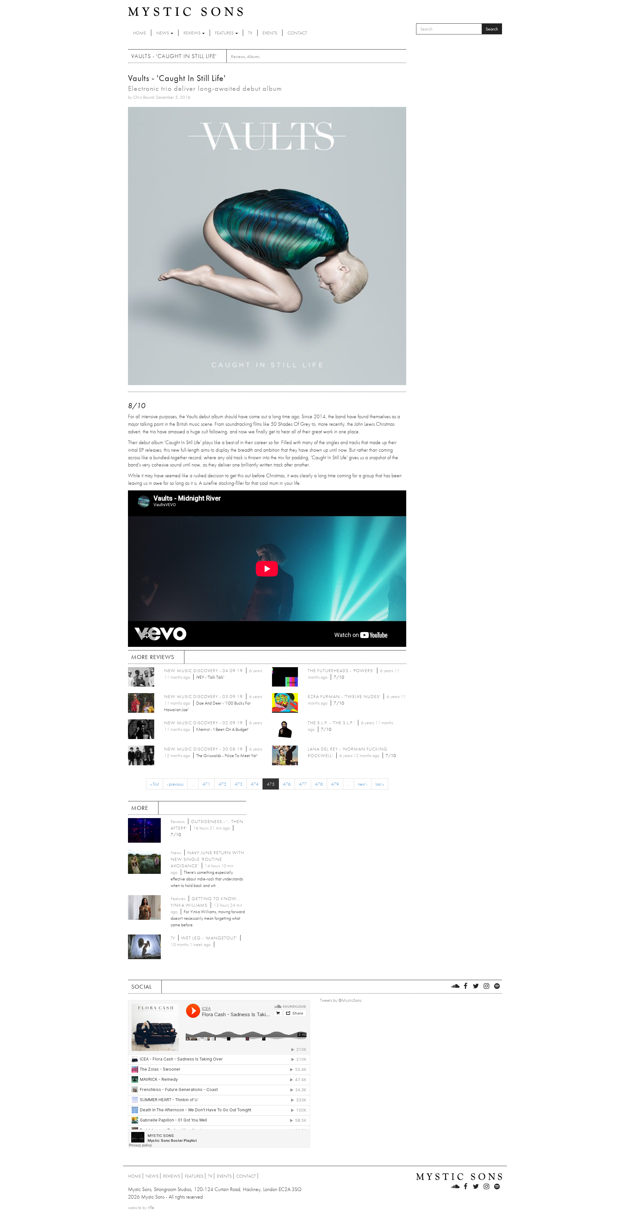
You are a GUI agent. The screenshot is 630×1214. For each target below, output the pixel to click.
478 (319, 784)
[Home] (185, 11)
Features (225, 33)
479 (335, 784)
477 (303, 784)
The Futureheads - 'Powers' (341, 670)
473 (238, 784)
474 (255, 784)
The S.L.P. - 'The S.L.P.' (331, 723)
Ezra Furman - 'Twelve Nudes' (344, 696)
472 (222, 784)
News (163, 33)
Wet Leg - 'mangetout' (209, 938)
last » (379, 784)
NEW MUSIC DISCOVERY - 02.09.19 (203, 723)
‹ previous (175, 784)
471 (206, 784)
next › (362, 784)
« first (154, 784)
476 (287, 784)
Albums (253, 56)
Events (269, 33)
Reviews (192, 33)
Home (139, 33)
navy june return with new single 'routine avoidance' (207, 859)
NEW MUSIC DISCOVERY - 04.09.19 (203, 670)
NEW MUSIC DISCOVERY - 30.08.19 (203, 749)
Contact (297, 33)
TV (250, 33)
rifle (151, 1207)
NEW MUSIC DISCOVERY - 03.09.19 (203, 696)
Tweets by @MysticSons (341, 1000)
